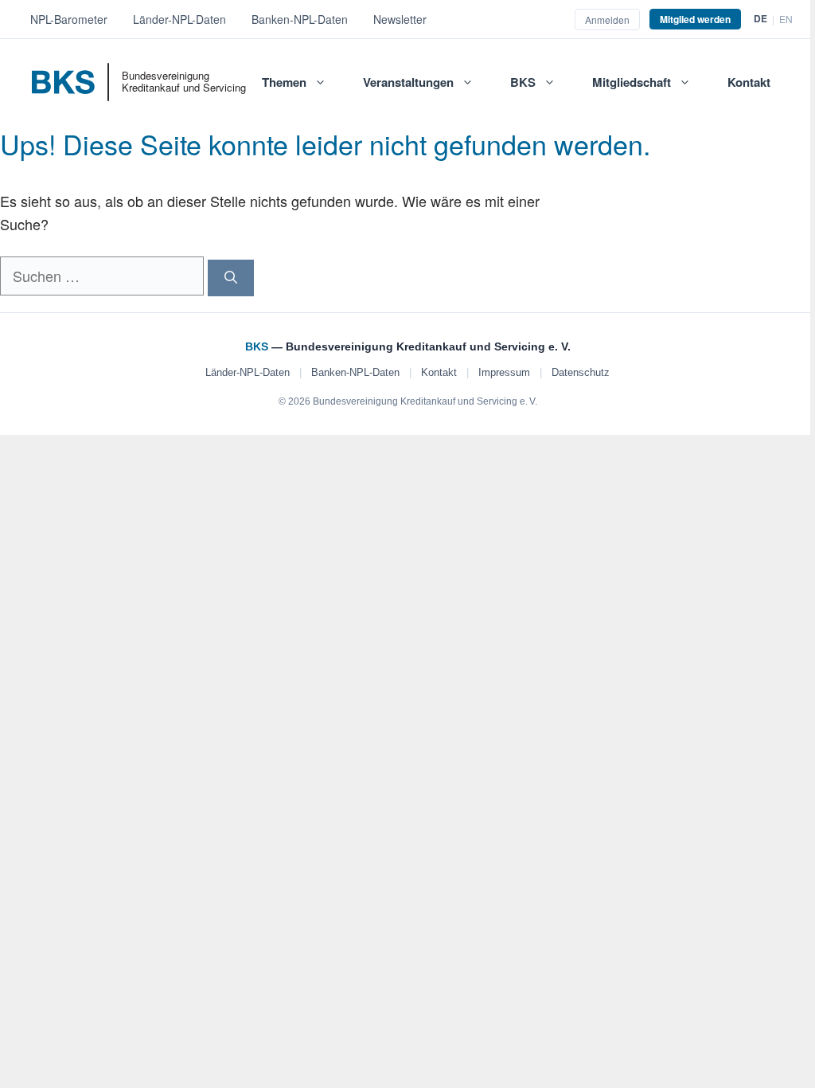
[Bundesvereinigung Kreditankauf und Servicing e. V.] (77, 87)
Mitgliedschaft (631, 82)
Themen (284, 82)
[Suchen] (231, 278)
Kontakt (748, 82)
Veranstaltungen (408, 82)
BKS (523, 82)
